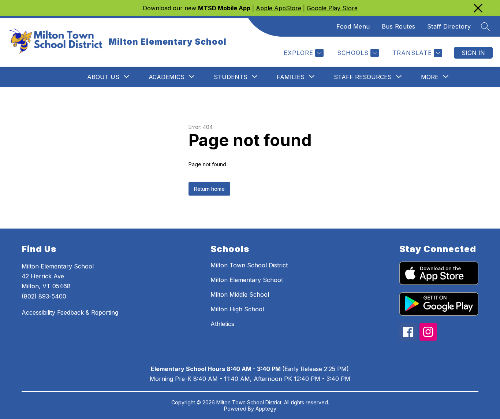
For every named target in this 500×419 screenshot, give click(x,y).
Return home (209, 189)
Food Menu (353, 26)
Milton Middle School (239, 294)
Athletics (222, 323)
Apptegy (265, 408)
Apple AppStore (278, 8)
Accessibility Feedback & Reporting (70, 312)
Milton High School (237, 309)
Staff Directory (449, 26)
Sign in (473, 52)
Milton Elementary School (246, 279)
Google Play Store (332, 8)
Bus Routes (398, 26)
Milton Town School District (249, 265)
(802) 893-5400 (44, 296)
